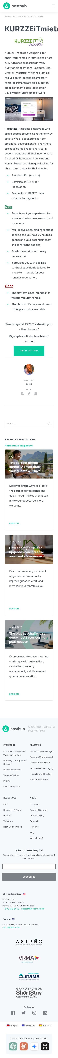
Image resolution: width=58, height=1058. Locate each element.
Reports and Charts (40, 773)
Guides (6, 815)
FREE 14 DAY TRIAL (29, 350)
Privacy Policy (37, 815)
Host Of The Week (12, 826)
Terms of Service (38, 810)
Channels (21, 16)
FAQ (5, 804)
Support (34, 821)
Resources (10, 16)
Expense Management (41, 757)
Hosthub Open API (39, 779)
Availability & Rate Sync (42, 751)
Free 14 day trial (11, 786)
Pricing (6, 780)
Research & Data (12, 810)
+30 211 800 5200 (11, 927)
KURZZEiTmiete (35, 16)
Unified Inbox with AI (40, 762)
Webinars (8, 821)
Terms (41, 730)
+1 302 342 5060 (10, 908)
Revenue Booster (12, 769)
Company (35, 804)
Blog (32, 832)
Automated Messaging (41, 768)
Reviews (34, 826)
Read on (14, 523)
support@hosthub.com (33, 908)
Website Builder (11, 775)
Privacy (32, 730)
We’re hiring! (36, 838)
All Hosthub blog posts (19, 445)
